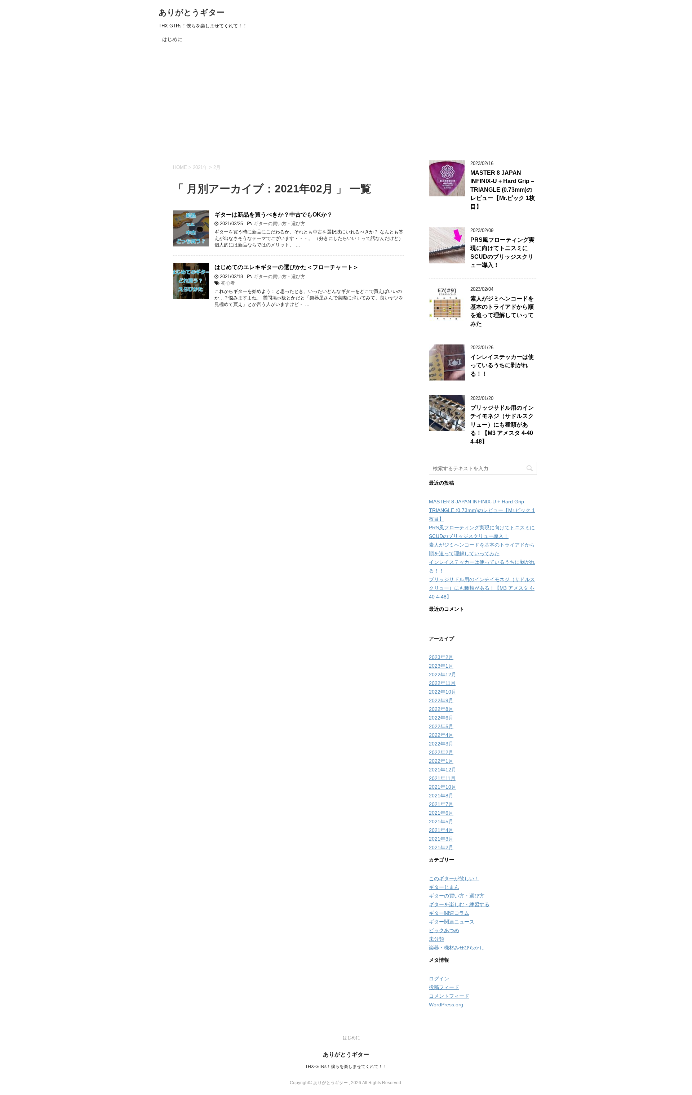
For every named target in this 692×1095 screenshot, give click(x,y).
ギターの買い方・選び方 (279, 223)
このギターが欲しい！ (454, 878)
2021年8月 (441, 795)
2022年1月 (441, 761)
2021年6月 (441, 813)
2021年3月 (441, 839)
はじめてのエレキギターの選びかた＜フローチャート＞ (286, 267)
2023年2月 (441, 657)
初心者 (228, 283)
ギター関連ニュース (451, 922)
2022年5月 (441, 726)
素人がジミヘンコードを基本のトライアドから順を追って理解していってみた (502, 311)
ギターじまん (444, 887)
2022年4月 (441, 735)
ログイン (439, 979)
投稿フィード (444, 987)
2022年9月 (441, 700)
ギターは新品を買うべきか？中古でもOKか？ (273, 215)
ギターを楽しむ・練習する (459, 904)
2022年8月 (441, 709)
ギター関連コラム (449, 913)
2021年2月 (441, 847)
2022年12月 (442, 674)
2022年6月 (441, 718)
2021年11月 (442, 778)
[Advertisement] (346, 99)
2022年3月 (441, 744)
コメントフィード (449, 996)
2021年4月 (441, 830)
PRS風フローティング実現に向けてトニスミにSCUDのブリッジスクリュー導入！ (502, 252)
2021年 (200, 167)
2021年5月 (441, 821)
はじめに (172, 39)
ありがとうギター (192, 12)
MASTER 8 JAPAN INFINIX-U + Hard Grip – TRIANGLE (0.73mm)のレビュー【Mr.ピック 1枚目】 (502, 190)
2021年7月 (441, 804)
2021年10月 (442, 787)
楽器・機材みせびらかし (456, 948)
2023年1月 (441, 666)
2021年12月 (442, 770)
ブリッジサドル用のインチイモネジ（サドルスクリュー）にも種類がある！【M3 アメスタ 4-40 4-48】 (502, 425)
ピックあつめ (444, 930)
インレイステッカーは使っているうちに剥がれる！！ (502, 365)
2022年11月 (442, 683)
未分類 (436, 939)
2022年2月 (441, 752)
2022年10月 (442, 692)
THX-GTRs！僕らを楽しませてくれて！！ (346, 1066)
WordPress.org (446, 1004)
